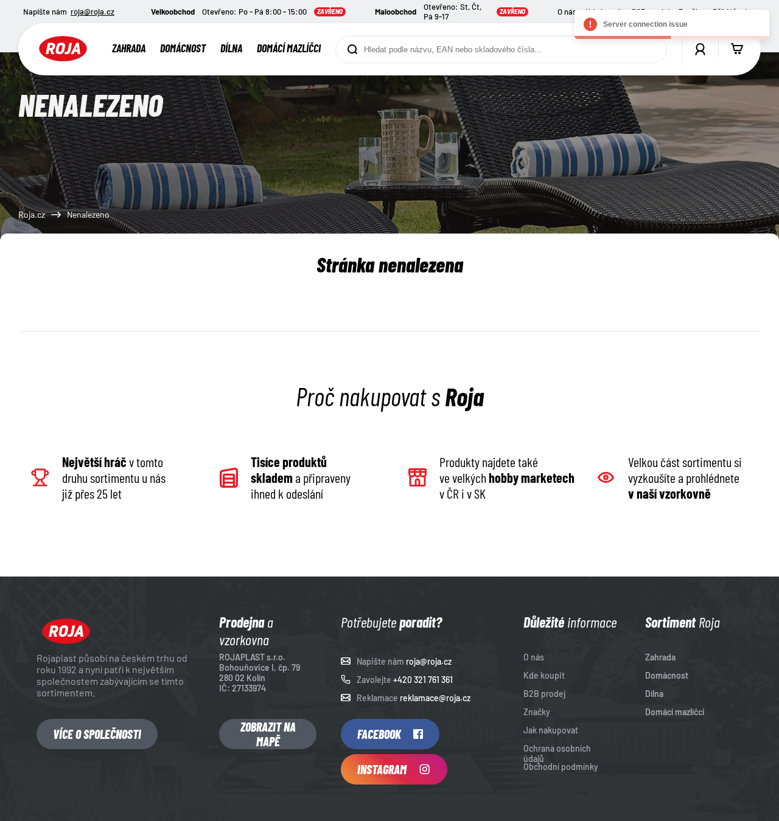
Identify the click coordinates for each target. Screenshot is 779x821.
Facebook (379, 734)
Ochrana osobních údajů (557, 753)
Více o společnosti (97, 734)
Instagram (382, 769)
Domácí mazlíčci (289, 48)
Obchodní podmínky (560, 766)
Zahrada (128, 48)
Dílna (231, 48)
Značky (536, 712)
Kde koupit (544, 675)
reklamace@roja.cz (435, 698)
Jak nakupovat (550, 730)
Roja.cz (31, 214)
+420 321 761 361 (423, 679)
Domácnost (183, 48)
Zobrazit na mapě (268, 734)
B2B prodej (544, 693)
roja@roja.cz (92, 11)
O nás (566, 11)
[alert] (672, 24)
